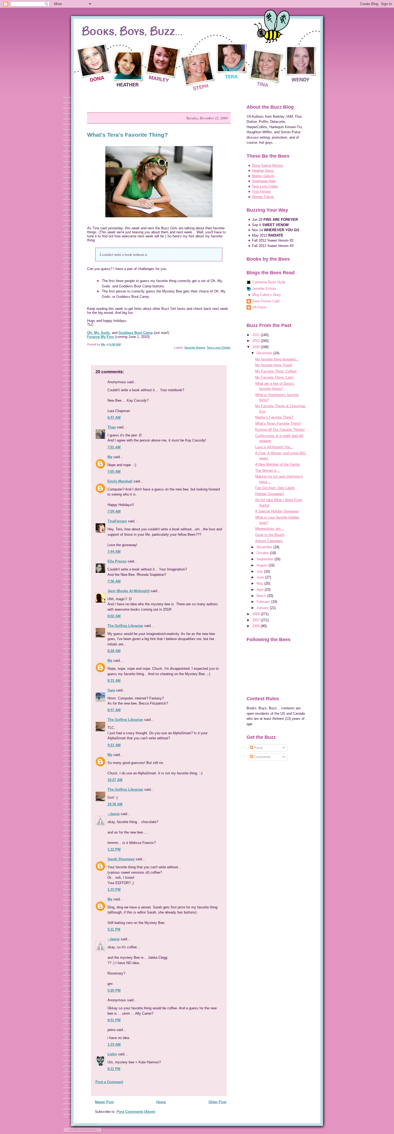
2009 (256, 347)
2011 (256, 335)
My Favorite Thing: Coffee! (276, 371)
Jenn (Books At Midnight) (128, 591)
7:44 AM (114, 552)
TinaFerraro (117, 521)
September (265, 559)
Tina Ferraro (261, 191)
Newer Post (104, 1102)
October (263, 553)
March (262, 596)
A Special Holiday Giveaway (277, 511)
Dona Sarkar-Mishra (267, 165)
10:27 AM (114, 780)
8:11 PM (113, 1069)
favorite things (194, 347)
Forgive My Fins (100, 337)
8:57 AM (114, 710)
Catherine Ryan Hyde (268, 282)
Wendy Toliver (263, 197)
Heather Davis (263, 171)
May (260, 583)
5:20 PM (114, 990)
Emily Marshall (119, 481)
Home (161, 1102)
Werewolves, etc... (269, 529)
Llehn (112, 1054)
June (261, 577)
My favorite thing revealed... (277, 359)
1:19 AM (114, 1044)
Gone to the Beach (269, 535)
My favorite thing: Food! (273, 365)
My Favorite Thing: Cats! (274, 377)
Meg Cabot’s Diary (266, 295)
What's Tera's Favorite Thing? (278, 423)
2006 (256, 626)
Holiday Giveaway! (269, 494)
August (263, 565)
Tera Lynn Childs (219, 347)
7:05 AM (114, 472)
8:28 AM (114, 651)
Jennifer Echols (264, 289)
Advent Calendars (269, 541)
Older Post (217, 1102)
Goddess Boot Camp (135, 333)
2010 (256, 341)
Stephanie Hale (264, 181)
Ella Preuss (117, 561)
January (263, 608)
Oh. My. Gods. (99, 333)
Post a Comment (109, 1082)
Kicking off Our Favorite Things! (280, 430)
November (265, 547)
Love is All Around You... (274, 447)
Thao (111, 427)
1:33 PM (114, 890)
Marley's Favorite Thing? (274, 417)
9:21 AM (114, 745)
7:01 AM (114, 447)
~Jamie (113, 814)
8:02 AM (114, 616)
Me (109, 457)
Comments (262, 757)
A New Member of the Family (277, 464)
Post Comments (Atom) (136, 1112)
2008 (256, 614)
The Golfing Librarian (125, 626)
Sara (111, 690)
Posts (258, 748)
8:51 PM (114, 1020)
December (265, 353)
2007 (256, 620)
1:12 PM (114, 849)
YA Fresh (259, 307)
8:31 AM (114, 681)
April (261, 590)
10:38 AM (114, 804)
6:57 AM (114, 418)
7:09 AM (114, 511)
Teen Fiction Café (266, 301)
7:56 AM (114, 581)
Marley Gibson (263, 176)
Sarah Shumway (121, 859)
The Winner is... (267, 471)
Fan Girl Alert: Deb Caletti (275, 488)
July (260, 571)
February (264, 602)
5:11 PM (113, 929)
